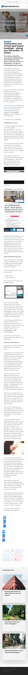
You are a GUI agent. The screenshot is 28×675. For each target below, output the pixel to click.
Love (9, 550)
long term (16, 131)
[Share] (9, 526)
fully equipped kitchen (15, 398)
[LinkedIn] (9, 522)
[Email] (9, 524)
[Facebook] (9, 517)
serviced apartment (10, 109)
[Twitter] (9, 519)
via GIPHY (7, 185)
